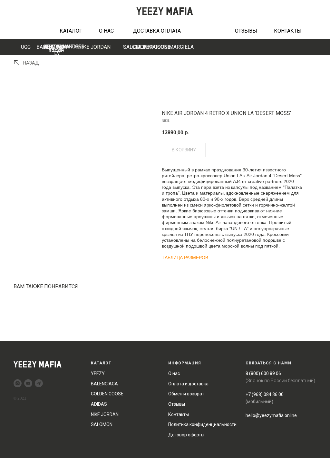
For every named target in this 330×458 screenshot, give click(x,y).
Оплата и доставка (188, 383)
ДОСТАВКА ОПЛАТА (157, 31)
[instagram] (18, 383)
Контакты (178, 414)
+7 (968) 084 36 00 (265, 394)
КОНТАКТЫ (288, 31)
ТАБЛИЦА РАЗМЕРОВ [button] (185, 257)
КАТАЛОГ (71, 31)
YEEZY (98, 373)
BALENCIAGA (51, 47)
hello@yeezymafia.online (271, 415)
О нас (174, 373)
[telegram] (39, 383)
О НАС (106, 31)
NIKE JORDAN (94, 47)
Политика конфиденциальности (202, 424)
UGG (26, 47)
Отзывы (176, 404)
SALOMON (101, 424)
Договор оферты (186, 434)
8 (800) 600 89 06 (263, 373)
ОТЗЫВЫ (246, 31)
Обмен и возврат (186, 393)
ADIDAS (99, 404)
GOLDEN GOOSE (151, 47)
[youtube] (28, 383)
